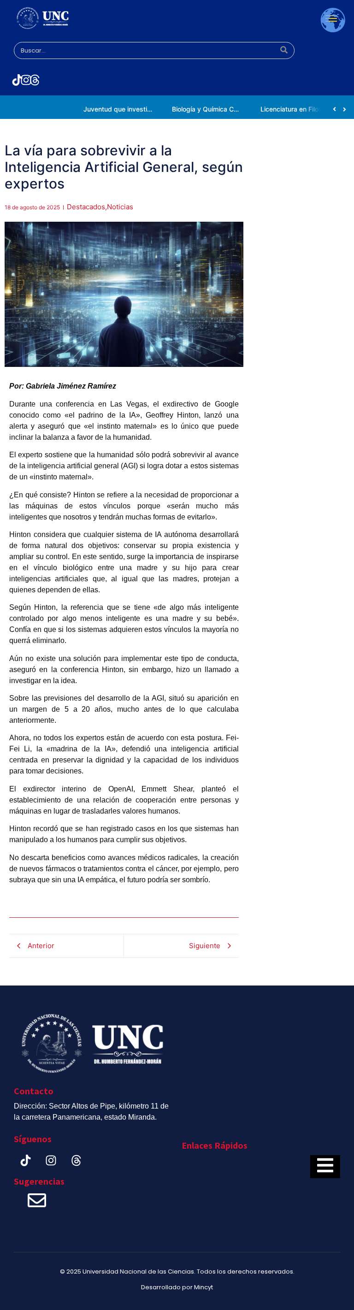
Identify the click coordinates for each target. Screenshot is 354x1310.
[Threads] (35, 79)
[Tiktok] (17, 79)
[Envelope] (36, 1200)
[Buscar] (284, 51)
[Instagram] (25, 79)
